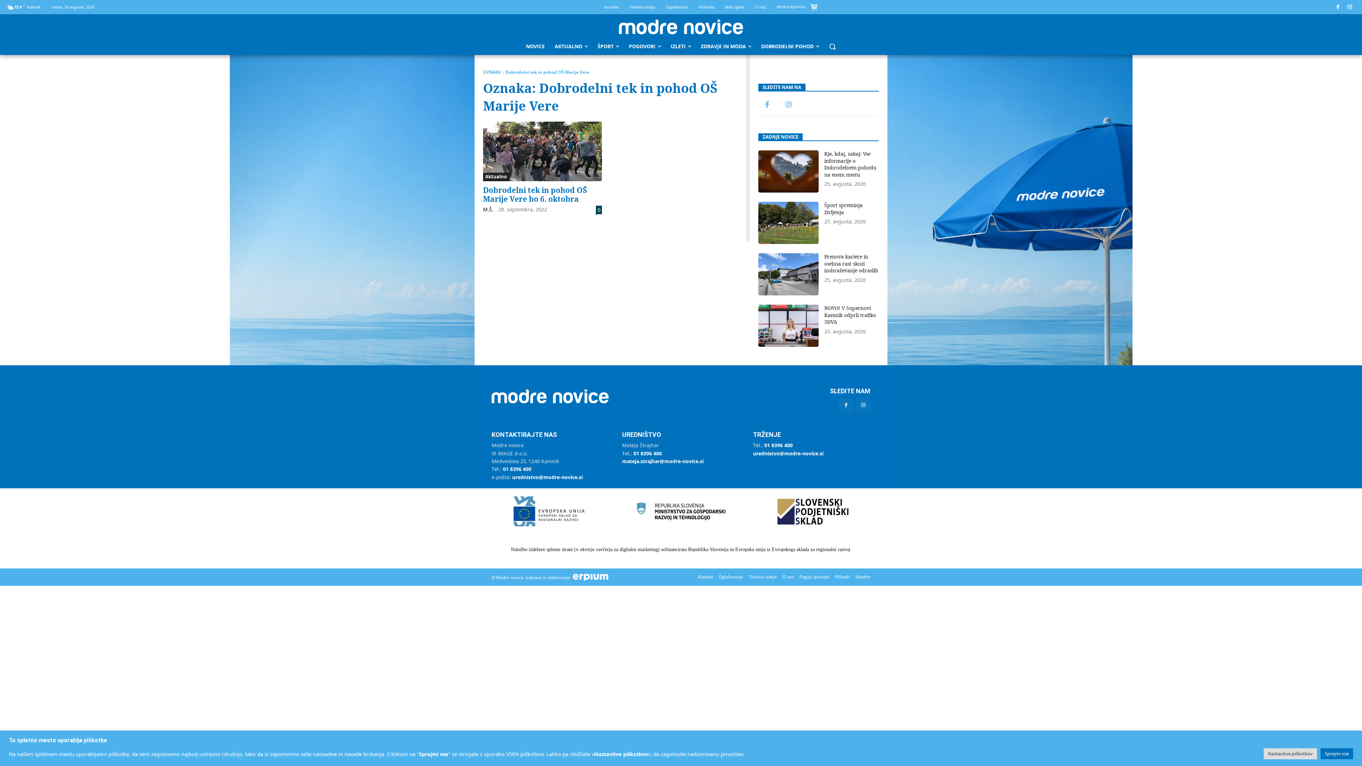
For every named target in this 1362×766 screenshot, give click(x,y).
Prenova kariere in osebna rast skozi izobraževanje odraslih (851, 263)
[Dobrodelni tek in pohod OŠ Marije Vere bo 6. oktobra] (542, 151)
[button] (832, 46)
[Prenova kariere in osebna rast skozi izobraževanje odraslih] (788, 274)
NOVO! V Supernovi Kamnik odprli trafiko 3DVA (850, 315)
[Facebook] (1338, 7)
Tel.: (511, 469)
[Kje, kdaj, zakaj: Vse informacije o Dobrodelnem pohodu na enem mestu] (788, 171)
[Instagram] (1350, 7)
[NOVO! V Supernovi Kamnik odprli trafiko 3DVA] (788, 326)
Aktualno (496, 176)
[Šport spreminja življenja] (788, 223)
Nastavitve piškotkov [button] (1290, 753)
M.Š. (488, 209)
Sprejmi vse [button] (1337, 753)
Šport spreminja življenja (843, 209)
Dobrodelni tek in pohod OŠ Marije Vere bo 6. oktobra (535, 194)
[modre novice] (681, 26)
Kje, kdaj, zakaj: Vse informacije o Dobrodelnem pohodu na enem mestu (850, 164)
